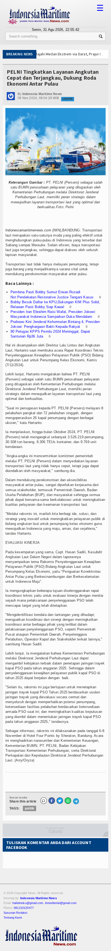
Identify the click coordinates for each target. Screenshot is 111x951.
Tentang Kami (13, 917)
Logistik (68, 99)
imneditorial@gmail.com (61, 903)
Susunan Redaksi (15, 912)
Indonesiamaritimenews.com (28, 230)
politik (29, 808)
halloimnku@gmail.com (27, 903)
